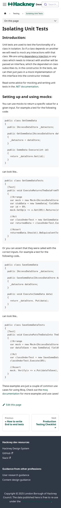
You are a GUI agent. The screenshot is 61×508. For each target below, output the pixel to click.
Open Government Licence (36, 501)
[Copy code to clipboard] (55, 120)
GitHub (6, 453)
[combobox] (50, 4)
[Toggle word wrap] (49, 120)
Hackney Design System (15, 448)
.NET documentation (26, 86)
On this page (11, 20)
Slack (5, 458)
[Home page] (5, 13)
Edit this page (13, 404)
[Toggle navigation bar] (4, 4)
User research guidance (15, 475)
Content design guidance (16, 479)
